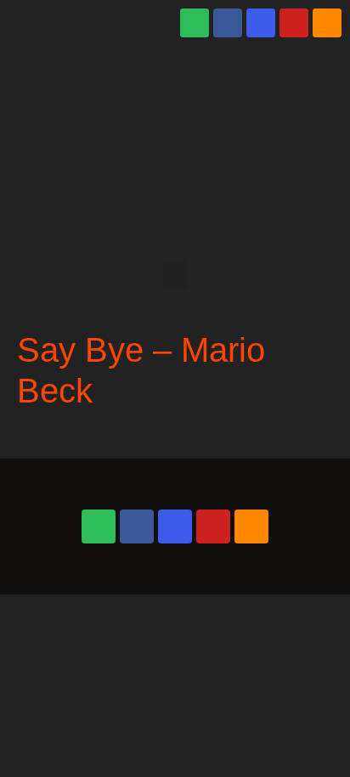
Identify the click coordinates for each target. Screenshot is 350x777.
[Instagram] (260, 22)
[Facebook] (227, 22)
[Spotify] (194, 22)
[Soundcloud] (327, 22)
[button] (175, 275)
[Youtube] (293, 22)
